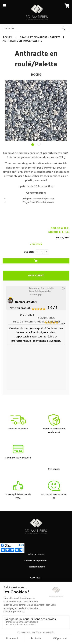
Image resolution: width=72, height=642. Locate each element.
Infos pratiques (36, 555)
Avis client (36, 275)
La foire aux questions (36, 561)
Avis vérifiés (54, 469)
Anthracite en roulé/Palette (36, 59)
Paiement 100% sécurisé (18, 458)
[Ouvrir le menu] (4, 5)
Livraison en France (18, 429)
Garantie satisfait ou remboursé (54, 430)
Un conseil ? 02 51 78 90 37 (54, 496)
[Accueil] (37, 12)
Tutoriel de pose (36, 567)
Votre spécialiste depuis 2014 (18, 496)
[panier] (67, 5)
